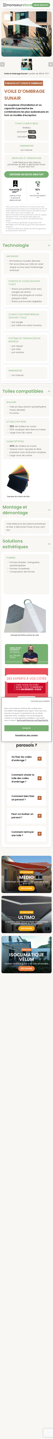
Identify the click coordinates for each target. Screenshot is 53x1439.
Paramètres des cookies (26, 735)
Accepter (26, 728)
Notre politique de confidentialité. (32, 720)
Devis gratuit (41, 5)
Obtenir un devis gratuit (26, 174)
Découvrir (26, 888)
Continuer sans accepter (40, 701)
